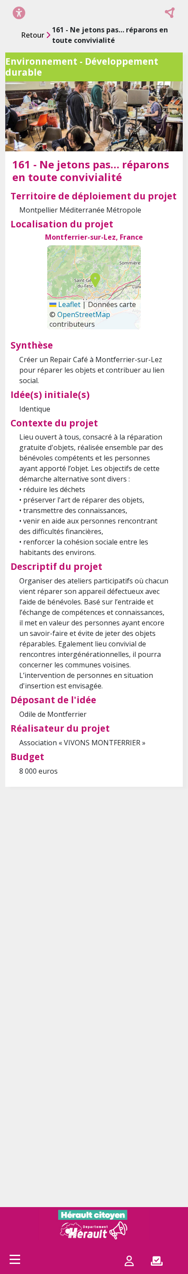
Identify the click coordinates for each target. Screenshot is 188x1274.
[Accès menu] (15, 1259)
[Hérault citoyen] (94, 1224)
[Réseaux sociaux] (170, 13)
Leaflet (68, 304)
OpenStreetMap (83, 314)
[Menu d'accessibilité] (19, 12)
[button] (93, 280)
